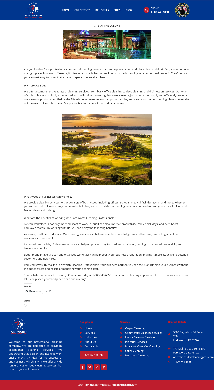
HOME (65, 10)
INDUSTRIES (102, 10)
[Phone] (146, 10)
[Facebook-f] (83, 367)
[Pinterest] (104, 367)
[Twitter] (90, 367)
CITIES (117, 10)
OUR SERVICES (82, 10)
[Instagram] (97, 367)
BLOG (128, 10)
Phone (155, 8)
